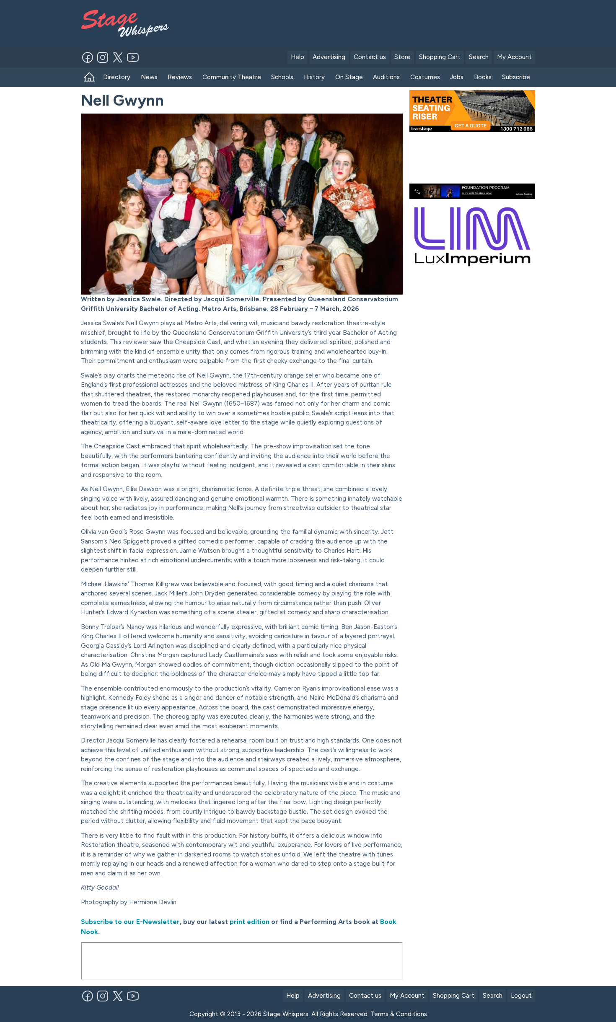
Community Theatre (231, 77)
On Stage (349, 77)
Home (89, 77)
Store (402, 57)
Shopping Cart (440, 57)
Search (479, 57)
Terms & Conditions (398, 1014)
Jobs (456, 77)
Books (483, 77)
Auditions (386, 77)
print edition (248, 922)
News (149, 77)
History (314, 77)
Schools (282, 77)
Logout (521, 995)
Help (297, 57)
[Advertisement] (369, 22)
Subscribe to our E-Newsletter (130, 922)
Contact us (370, 57)
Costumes (425, 77)
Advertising (329, 57)
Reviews (180, 77)
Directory (116, 77)
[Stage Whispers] (128, 24)
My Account (514, 57)
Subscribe (516, 77)
